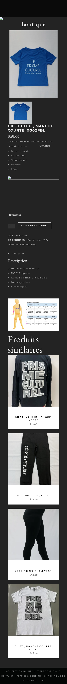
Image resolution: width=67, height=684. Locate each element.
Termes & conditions (31, 676)
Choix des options (23, 410)
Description (18, 253)
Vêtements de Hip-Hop (22, 244)
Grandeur (15, 215)
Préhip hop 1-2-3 (37, 240)
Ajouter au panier (35, 225)
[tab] (33, 253)
